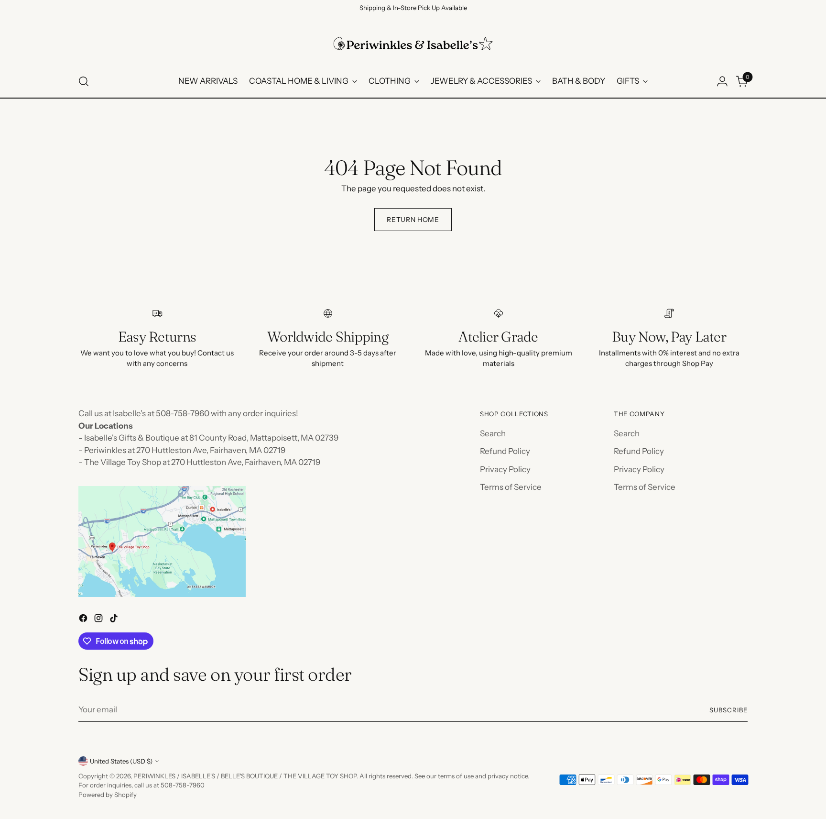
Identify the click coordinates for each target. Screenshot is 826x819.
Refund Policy (505, 451)
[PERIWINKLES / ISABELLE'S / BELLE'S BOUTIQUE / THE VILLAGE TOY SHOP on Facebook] (84, 620)
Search (493, 433)
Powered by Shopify (107, 794)
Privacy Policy (505, 469)
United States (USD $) (121, 761)
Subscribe (728, 710)
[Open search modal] (83, 81)
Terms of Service (511, 487)
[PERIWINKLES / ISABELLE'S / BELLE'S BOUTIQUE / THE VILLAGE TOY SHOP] (413, 43)
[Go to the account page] (722, 81)
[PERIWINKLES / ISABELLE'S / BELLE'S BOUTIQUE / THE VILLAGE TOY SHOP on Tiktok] (114, 620)
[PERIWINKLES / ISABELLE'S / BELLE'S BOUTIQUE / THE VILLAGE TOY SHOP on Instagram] (99, 620)
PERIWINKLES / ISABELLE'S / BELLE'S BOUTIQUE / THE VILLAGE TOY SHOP (245, 776)
